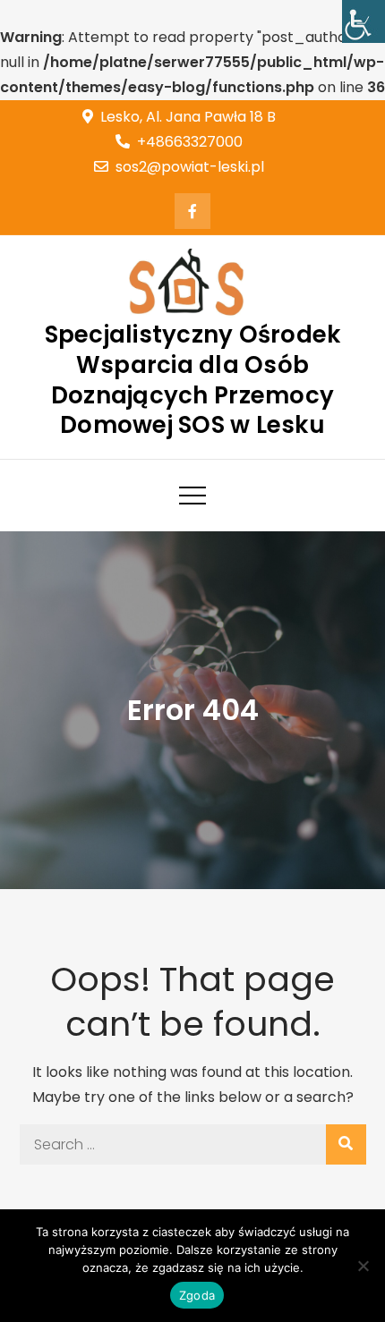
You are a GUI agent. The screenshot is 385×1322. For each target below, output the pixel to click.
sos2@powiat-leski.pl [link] (190, 167)
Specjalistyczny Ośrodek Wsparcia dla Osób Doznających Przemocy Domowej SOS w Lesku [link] (193, 379)
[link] (363, 21)
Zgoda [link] (197, 1295)
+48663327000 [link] (190, 141)
